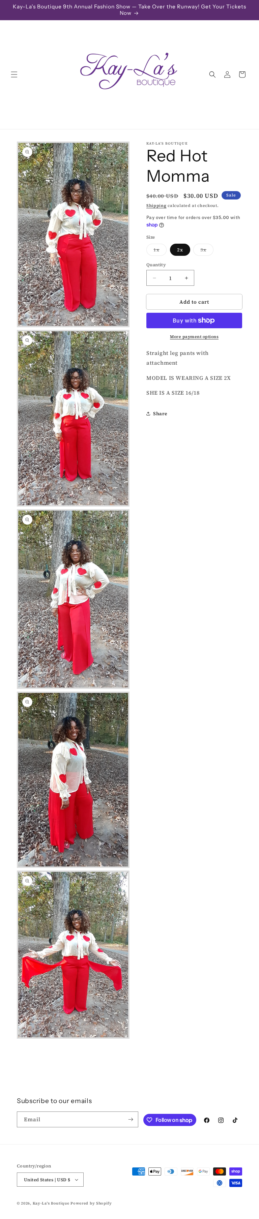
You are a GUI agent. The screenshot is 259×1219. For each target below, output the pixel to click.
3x (206, 251)
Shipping (156, 205)
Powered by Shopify (91, 1203)
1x (160, 251)
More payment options (194, 336)
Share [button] (160, 413)
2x (180, 249)
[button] (14, 74)
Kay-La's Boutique (51, 1203)
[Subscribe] (130, 1119)
